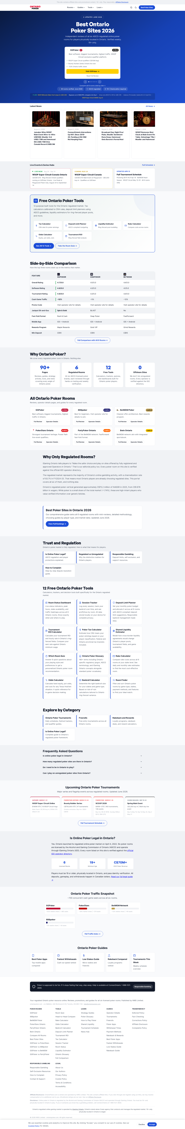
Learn (99, 7)
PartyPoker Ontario (38, 1028)
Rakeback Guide (113, 1050)
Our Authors (60, 1071)
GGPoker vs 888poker (39, 1047)
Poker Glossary (87, 1017)
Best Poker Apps (113, 1039)
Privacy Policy (61, 1075)
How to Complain (37, 1075)
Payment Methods (114, 1032)
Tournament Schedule (90, 1028)
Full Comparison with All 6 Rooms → (93, 340)
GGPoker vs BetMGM (38, 1050)
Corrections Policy (139, 1020)
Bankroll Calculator (63, 1028)
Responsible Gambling (143, 986)
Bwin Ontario (35, 1032)
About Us (59, 1067)
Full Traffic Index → (92, 934)
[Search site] (131, 7)
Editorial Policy (138, 1013)
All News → (150, 106)
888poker (34, 1017)
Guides (80, 7)
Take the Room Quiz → (67, 246)
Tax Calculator (61, 1039)
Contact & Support (37, 1079)
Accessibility (60, 1086)
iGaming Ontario (78, 1109)
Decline (142, 1124)
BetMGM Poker (36, 1020)
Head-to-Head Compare (65, 1017)
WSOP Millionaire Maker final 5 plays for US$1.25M (52, 95)
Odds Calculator (62, 1024)
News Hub (85, 1032)
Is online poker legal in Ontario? (57, 756)
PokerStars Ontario (37, 1024)
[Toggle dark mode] (136, 7)
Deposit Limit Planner (64, 1032)
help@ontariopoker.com (92, 1004)
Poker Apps (111, 1024)
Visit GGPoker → (92, 71)
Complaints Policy (139, 1028)
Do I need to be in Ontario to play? (58, 767)
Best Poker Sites (147, 7)
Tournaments (112, 1017)
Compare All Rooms (38, 1035)
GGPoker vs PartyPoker (39, 1054)
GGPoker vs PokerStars (39, 1043)
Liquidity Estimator (63, 1050)
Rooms (70, 7)
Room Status (60, 1047)
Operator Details (52, 421)
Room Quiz (59, 1013)
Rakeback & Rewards (115, 1035)
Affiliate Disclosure (122, 2)
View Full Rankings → (57, 524)
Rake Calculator (61, 1020)
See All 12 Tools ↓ (43, 246)
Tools (90, 7)
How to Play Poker (88, 1020)
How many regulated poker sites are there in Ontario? (67, 762)
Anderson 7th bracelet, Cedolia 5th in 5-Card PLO (137, 95)
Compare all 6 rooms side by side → (92, 86)
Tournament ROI (61, 1035)
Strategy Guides (87, 1013)
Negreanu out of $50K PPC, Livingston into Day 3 (83, 95)
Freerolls (110, 1020)
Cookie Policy (61, 1079)
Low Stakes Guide (114, 1047)
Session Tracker (61, 1043)
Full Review (38, 421)
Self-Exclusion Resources (40, 1071)
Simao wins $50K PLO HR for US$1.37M (110, 95)
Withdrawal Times (114, 1028)
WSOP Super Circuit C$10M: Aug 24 (92, 97)
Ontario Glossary (62, 1054)
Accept (152, 1124)
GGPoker (33, 1013)
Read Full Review (92, 76)
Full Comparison (62, 1058)
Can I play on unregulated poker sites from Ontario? (66, 773)
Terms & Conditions (63, 1083)
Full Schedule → (148, 165)
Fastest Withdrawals (115, 1043)
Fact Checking (138, 1017)
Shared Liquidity (87, 1024)
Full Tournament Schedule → (92, 823)
